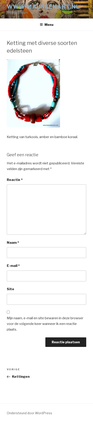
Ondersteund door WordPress (29, 413)
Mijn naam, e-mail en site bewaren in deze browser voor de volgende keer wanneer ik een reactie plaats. (45, 323)
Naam (13, 243)
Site (10, 289)
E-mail (13, 266)
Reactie (15, 180)
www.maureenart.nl (43, 6)
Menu (48, 25)
